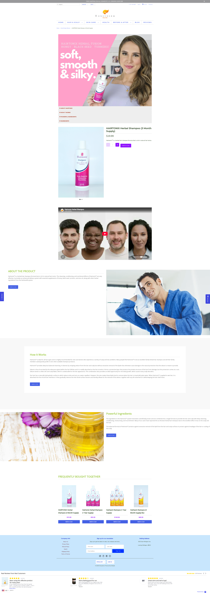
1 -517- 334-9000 (132, 4)
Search (65, 549)
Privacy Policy (65, 544)
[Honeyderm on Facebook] (103, 556)
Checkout (151, 4)
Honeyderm (102, 565)
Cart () (145, 4)
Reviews (147, 22)
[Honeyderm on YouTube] (107, 556)
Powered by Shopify (110, 565)
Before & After (121, 22)
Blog (137, 22)
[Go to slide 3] (82, 199)
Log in (139, 4)
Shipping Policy (66, 551)
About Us (65, 541)
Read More (12, 588)
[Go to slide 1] (79, 199)
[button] (204, 573)
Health (106, 22)
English (84, 4)
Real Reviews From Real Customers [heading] (13, 573)
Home (61, 22)
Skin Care (91, 22)
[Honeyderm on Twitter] (100, 556)
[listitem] (86, 583)
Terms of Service (65, 554)
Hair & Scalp (74, 22)
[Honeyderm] (105, 14)
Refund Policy (65, 546)
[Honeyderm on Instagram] (110, 556)
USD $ (92, 4)
